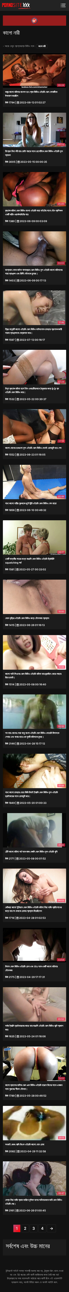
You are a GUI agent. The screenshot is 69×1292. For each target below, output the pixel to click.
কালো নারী (42, 46)
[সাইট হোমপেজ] (16, 5)
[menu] (63, 5)
